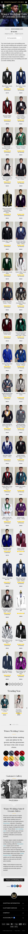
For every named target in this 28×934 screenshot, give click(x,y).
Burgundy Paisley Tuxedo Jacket (7, 116)
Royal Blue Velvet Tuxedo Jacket (7, 549)
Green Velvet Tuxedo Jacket (7, 273)
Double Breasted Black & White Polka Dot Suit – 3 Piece (21, 426)
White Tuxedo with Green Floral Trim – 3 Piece (7, 519)
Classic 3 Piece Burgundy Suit (20, 549)
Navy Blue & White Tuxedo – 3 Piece (7, 456)
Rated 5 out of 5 (9, 33)
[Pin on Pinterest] (20, 886)
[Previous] (2, 789)
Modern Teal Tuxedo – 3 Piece (21, 487)
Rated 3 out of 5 (19, 33)
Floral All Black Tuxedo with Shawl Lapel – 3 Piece (20, 117)
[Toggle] (23, 903)
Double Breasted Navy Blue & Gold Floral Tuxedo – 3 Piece (7, 395)
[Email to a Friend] (17, 886)
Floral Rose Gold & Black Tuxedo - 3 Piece (19, 711)
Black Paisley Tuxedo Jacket (7, 87)
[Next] (21, 684)
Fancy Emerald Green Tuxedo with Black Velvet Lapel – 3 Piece (21, 334)
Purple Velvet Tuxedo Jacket (21, 209)
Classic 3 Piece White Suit (21, 610)
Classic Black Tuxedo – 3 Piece (7, 242)
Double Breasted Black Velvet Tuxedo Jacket (21, 457)
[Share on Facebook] (12, 886)
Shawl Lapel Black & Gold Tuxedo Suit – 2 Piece (7, 426)
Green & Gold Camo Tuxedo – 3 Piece (21, 147)
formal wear (6, 823)
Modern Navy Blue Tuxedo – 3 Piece (7, 302)
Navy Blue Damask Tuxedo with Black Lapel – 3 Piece (20, 579)
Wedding (7, 29)
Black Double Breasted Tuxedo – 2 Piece (7, 148)
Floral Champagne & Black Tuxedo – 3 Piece (7, 179)
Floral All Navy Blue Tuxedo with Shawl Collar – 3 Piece (20, 242)
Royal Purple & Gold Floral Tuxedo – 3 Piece (21, 672)
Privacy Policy (17, 930)
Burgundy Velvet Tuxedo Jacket (7, 333)
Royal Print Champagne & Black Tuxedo (21, 303)
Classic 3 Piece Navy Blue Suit (7, 579)
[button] (2, 2)
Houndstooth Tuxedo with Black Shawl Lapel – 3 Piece (7, 610)
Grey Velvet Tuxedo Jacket (20, 394)
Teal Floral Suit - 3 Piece (4, 710)
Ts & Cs (23, 930)
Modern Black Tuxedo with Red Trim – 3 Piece (7, 488)
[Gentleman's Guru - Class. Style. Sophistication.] (14, 2)
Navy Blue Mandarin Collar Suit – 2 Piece (7, 672)
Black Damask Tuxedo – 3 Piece (21, 641)
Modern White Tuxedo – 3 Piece (21, 273)
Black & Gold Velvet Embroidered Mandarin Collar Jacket (7, 210)
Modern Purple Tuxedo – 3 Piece (21, 518)
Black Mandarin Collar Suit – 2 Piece (21, 178)
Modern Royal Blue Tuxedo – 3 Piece (20, 364)
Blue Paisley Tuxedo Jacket (21, 87)
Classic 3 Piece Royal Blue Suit (7, 364)
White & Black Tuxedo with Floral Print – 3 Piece (7, 641)
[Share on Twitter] (15, 886)
